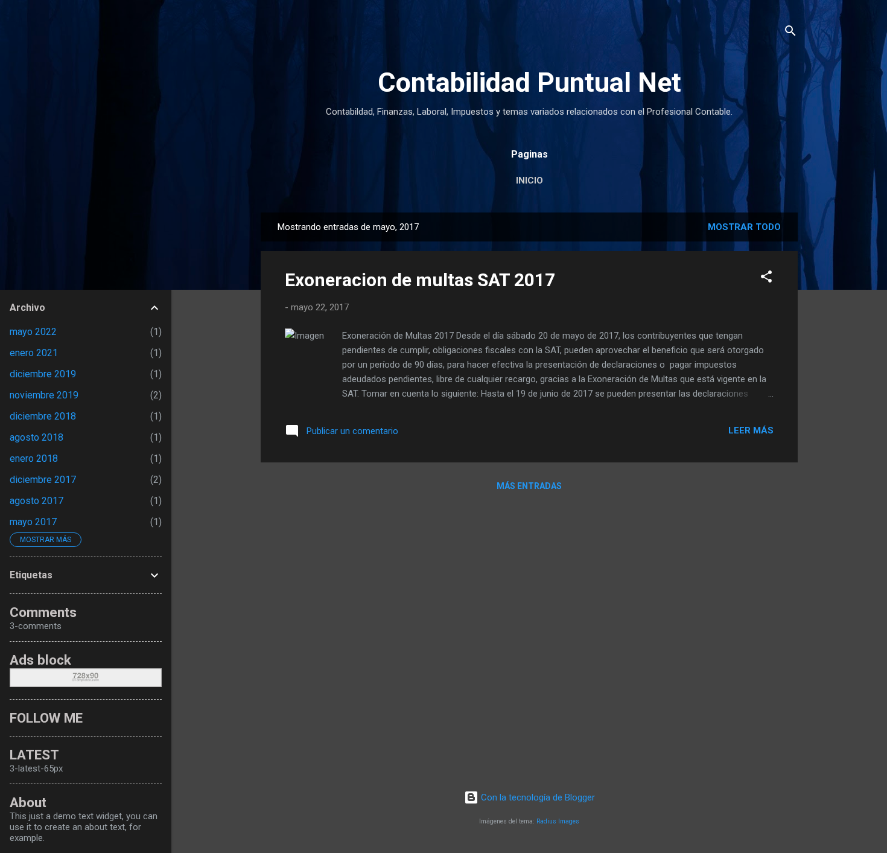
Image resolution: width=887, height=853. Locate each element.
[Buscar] (790, 32)
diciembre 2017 (43, 479)
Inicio (529, 180)
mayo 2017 (33, 522)
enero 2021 (34, 353)
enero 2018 (34, 458)
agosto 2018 (36, 437)
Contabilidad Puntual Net (529, 82)
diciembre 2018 (43, 416)
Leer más (751, 430)
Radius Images (557, 821)
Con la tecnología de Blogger (536, 797)
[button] (766, 278)
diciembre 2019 (43, 374)
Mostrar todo (744, 227)
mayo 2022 (33, 331)
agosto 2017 (36, 500)
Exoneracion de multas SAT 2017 (420, 279)
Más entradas (529, 486)
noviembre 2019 (44, 395)
